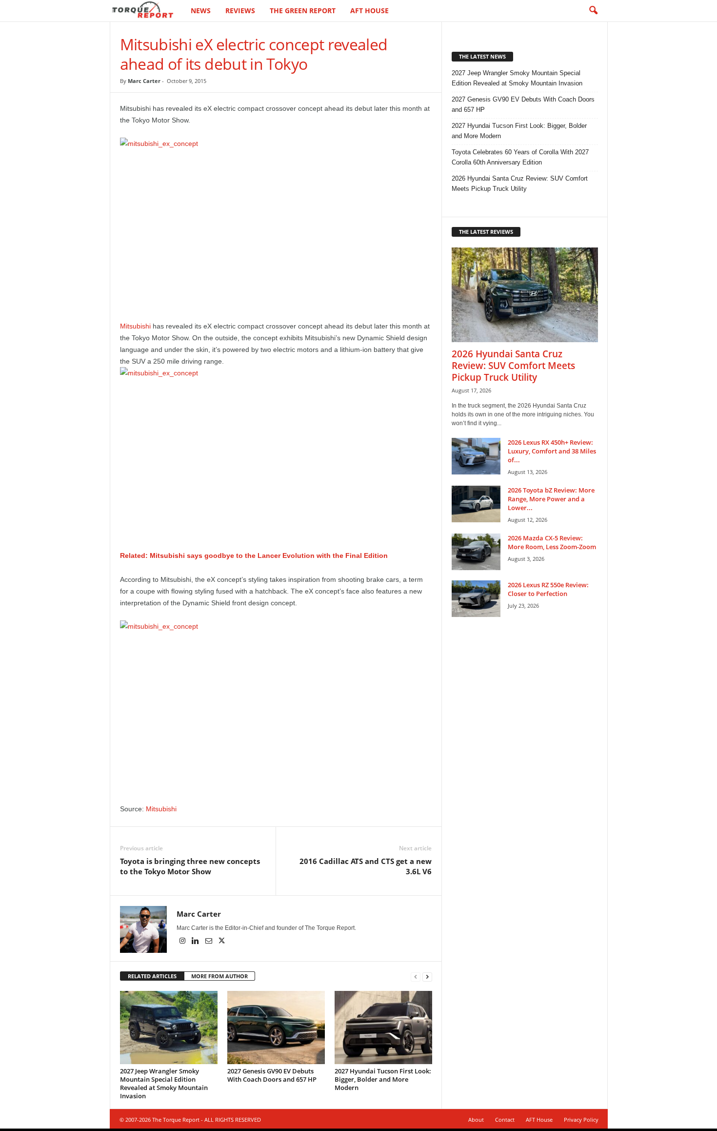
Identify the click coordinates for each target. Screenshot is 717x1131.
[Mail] (209, 941)
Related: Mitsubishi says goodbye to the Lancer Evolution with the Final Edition (254, 555)
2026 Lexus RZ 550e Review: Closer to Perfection (548, 589)
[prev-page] (415, 976)
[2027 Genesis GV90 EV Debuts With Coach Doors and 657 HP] (276, 1027)
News (201, 10)
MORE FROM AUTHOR (219, 976)
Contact (505, 1119)
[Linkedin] (196, 941)
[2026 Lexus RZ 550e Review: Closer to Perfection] (476, 598)
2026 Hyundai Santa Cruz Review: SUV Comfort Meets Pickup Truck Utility (520, 183)
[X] (222, 941)
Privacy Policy (581, 1119)
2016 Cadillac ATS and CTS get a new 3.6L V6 (365, 866)
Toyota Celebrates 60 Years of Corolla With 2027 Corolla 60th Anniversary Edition (520, 157)
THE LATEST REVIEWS (486, 231)
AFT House (369, 10)
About (476, 1119)
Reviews (240, 10)
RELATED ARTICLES (152, 976)
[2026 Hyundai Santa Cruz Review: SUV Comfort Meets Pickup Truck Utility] (525, 294)
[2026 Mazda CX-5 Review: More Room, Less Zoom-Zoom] (476, 552)
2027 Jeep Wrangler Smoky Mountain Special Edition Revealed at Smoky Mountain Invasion (164, 1083)
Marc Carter (144, 80)
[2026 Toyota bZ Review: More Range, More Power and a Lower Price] (476, 504)
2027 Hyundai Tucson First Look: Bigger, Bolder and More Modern (383, 1079)
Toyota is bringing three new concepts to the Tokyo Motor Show (190, 866)
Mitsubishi (135, 326)
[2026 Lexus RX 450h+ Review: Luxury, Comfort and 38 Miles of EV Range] (476, 456)
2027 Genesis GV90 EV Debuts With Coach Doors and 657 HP (272, 1075)
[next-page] (427, 976)
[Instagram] (183, 941)
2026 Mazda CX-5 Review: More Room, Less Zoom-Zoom (552, 542)
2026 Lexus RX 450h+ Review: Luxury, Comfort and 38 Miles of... (552, 451)
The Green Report (303, 10)
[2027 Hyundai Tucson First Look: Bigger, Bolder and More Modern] (383, 1027)
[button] (593, 10)
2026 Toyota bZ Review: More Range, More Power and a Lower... (551, 499)
